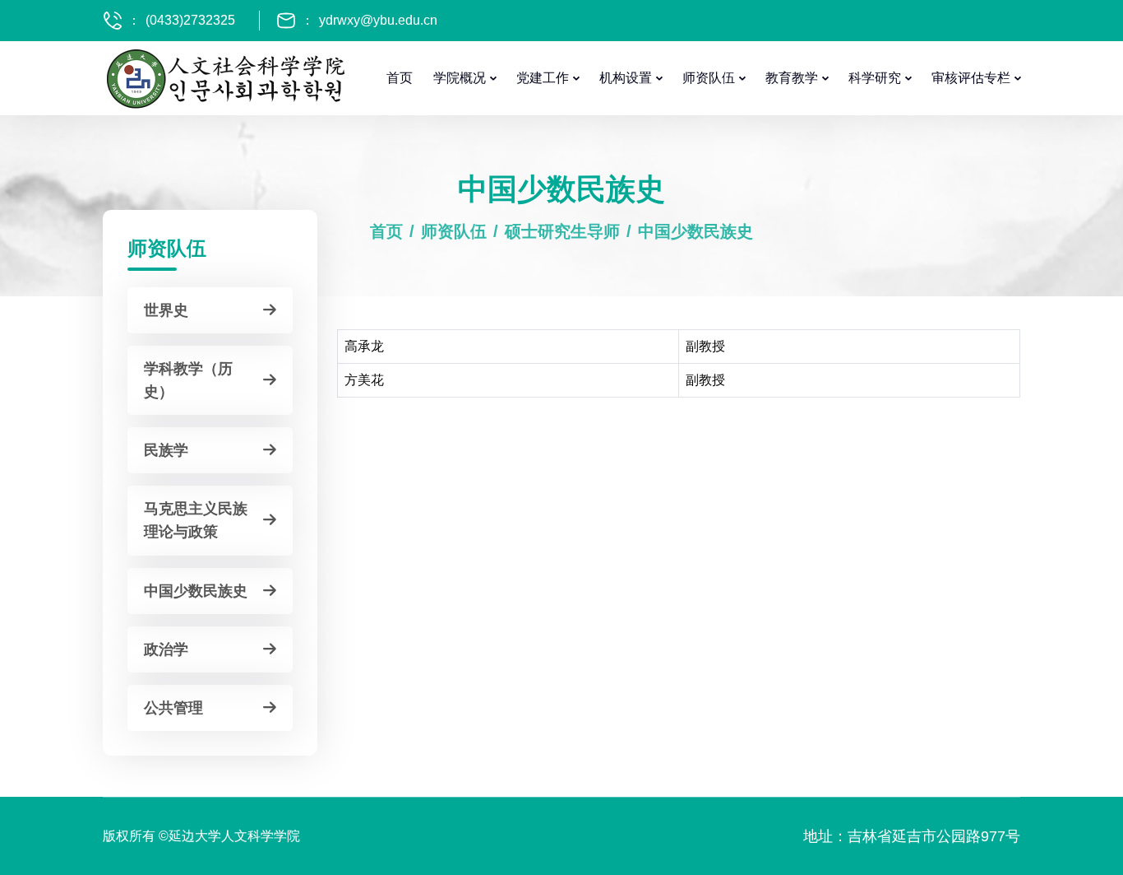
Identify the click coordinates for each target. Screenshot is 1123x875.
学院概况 (459, 78)
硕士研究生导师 (562, 231)
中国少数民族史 (695, 231)
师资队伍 (708, 78)
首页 (399, 78)
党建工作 (542, 78)
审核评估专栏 (970, 78)
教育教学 (791, 78)
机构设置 (625, 78)
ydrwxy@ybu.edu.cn (378, 20)
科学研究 (874, 78)
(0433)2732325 (190, 20)
